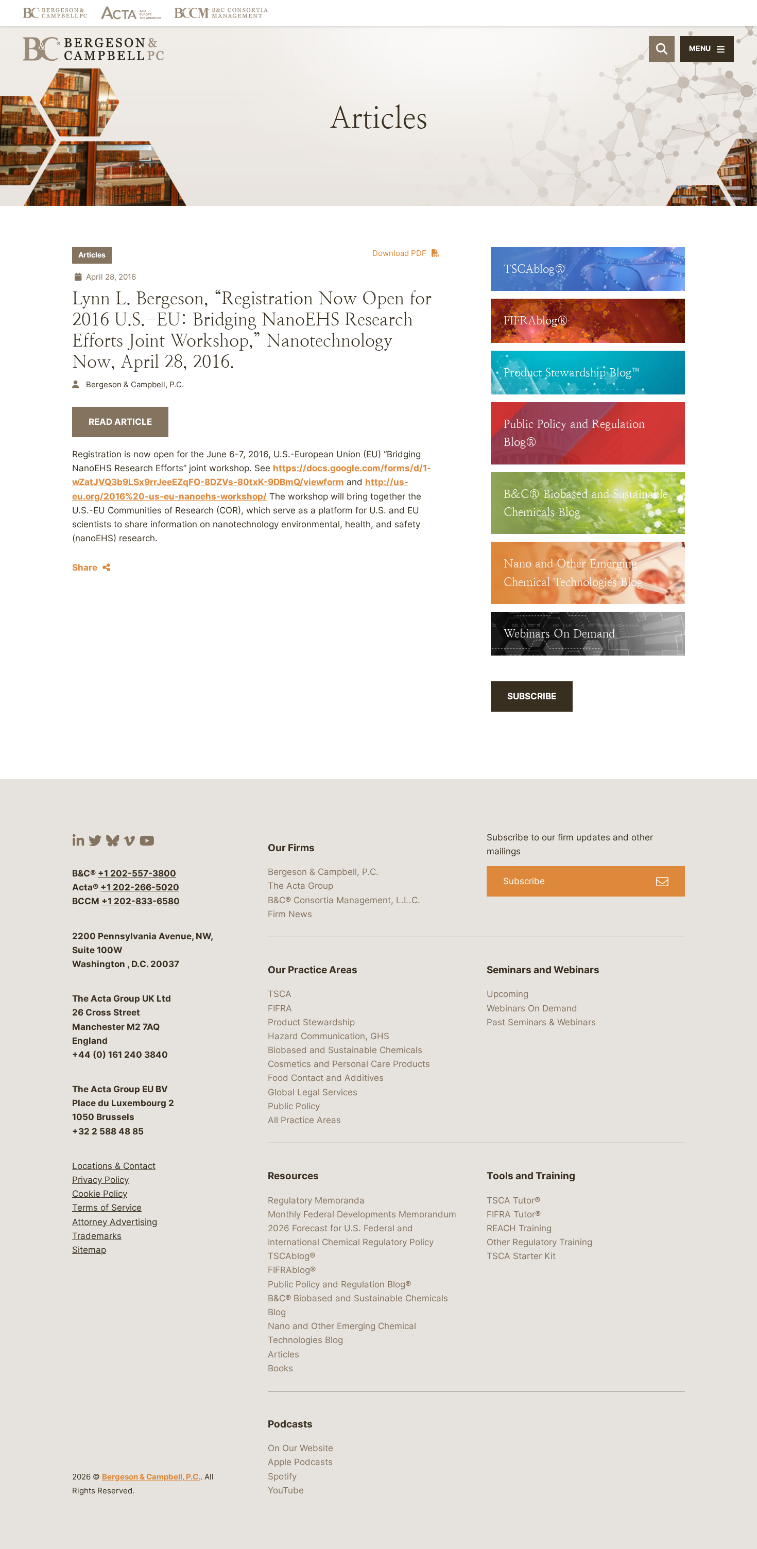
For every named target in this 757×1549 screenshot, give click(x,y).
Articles (92, 255)
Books (280, 1368)
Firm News (290, 914)
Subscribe (531, 696)
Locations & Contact (114, 1166)
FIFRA (280, 1008)
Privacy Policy (100, 1180)
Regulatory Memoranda (316, 1200)
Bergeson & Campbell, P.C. (151, 1477)
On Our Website (300, 1448)
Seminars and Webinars (543, 970)
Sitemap (89, 1250)
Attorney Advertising (114, 1222)
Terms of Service (107, 1207)
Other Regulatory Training (539, 1242)
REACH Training (519, 1228)
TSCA (279, 994)
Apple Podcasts (300, 1462)
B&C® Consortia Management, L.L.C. (344, 900)
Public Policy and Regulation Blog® (339, 1284)
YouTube (286, 1490)
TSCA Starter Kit (521, 1256)
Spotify (282, 1476)
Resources (293, 1176)
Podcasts (290, 1424)
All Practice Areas (304, 1120)
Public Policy (294, 1106)
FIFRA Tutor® (514, 1214)
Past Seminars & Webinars (541, 1022)
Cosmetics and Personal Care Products (349, 1064)
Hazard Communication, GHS (328, 1036)
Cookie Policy (99, 1194)
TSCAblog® (291, 1256)
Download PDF (399, 253)
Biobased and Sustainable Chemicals (345, 1050)
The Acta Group (300, 886)
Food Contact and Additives (326, 1078)
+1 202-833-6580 (140, 901)
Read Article (120, 422)
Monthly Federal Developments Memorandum (362, 1214)
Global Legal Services (312, 1092)
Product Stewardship (311, 1022)
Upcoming (507, 994)
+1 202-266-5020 (139, 887)
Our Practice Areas (312, 970)
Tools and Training (531, 1176)
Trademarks (97, 1236)
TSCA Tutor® (513, 1200)
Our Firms (291, 848)
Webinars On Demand (532, 1008)
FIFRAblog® (292, 1270)
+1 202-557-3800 (137, 873)
